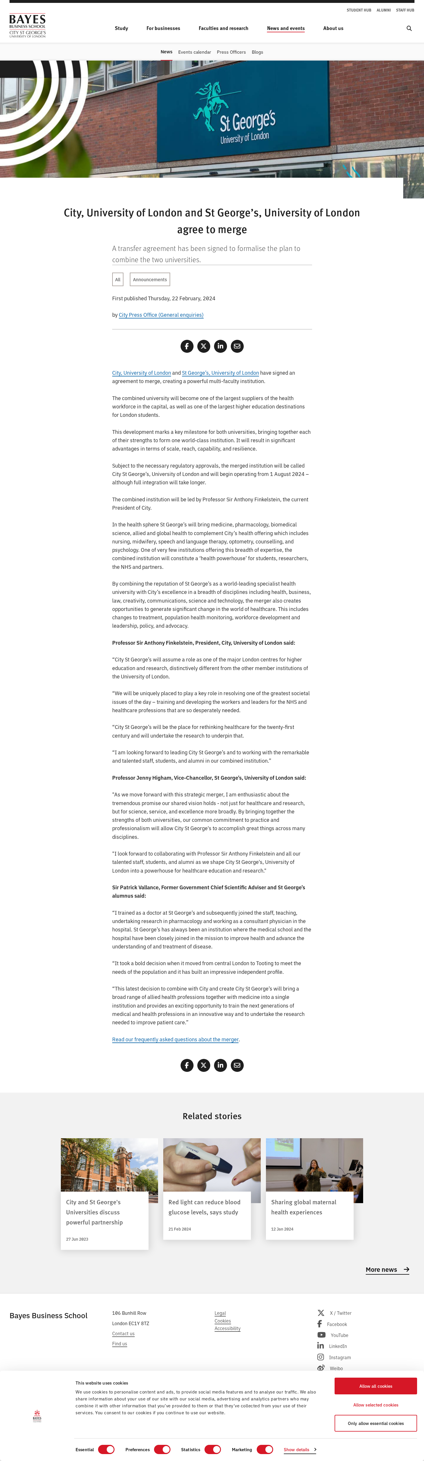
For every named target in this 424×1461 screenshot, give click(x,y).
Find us (119, 1343)
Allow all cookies (376, 1386)
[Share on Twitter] (203, 346)
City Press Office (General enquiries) (161, 314)
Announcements (150, 279)
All (117, 279)
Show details (296, 1449)
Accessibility (228, 1328)
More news (382, 1269)
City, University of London (141, 372)
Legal (220, 1313)
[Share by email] (237, 346)
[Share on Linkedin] (220, 346)
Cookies (223, 1320)
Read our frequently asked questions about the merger (175, 1039)
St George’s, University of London (220, 372)
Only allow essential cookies (376, 1423)
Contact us (123, 1333)
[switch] (162, 1449)
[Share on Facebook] (187, 346)
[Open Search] (409, 28)
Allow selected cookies (375, 1405)
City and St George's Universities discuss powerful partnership (94, 1211)
